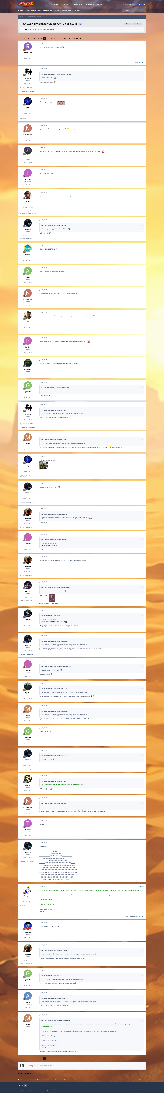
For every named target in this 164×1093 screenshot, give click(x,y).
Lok (28, 322)
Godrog (27, 591)
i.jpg (70, 229)
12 (34, 38)
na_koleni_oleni (28, 135)
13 (38, 38)
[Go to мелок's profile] (28, 437)
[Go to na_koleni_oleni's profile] (28, 128)
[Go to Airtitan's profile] (28, 271)
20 (61, 38)
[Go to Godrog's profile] (28, 585)
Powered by (138, 1090)
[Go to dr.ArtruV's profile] (28, 926)
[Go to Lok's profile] (28, 315)
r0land (28, 201)
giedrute (28, 392)
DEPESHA (137, 62)
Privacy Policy (30, 1090)
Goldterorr (27, 369)
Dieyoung (28, 157)
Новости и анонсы (48, 29)
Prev (24, 38)
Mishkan (28, 518)
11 (31, 38)
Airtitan (27, 277)
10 (28, 38)
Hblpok (27, 785)
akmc (28, 1002)
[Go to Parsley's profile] (28, 341)
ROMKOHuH (28, 53)
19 (57, 38)
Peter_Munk (28, 29)
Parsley (27, 347)
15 (44, 38)
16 (47, 38)
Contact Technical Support (43, 1090)
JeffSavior (28, 229)
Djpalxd (27, 693)
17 (51, 38)
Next (65, 38)
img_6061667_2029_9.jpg (49, 545)
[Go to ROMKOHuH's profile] (28, 46)
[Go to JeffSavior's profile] (28, 223)
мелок (28, 443)
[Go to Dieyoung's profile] (28, 151)
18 (54, 38)
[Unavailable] (61, 102)
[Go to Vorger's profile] (28, 101)
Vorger (28, 108)
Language (21, 1090)
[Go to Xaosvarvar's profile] (28, 72)
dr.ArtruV (28, 932)
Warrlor (27, 255)
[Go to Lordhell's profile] (28, 537)
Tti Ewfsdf (28, 179)
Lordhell (28, 543)
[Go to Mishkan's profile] (28, 512)
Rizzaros (28, 620)
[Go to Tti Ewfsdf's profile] (28, 173)
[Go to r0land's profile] (28, 195)
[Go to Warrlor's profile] (28, 248)
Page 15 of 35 (76, 38)
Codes (125, 916)
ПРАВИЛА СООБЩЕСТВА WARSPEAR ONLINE (34, 17)
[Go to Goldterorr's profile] (28, 363)
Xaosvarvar (28, 78)
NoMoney (137, 916)
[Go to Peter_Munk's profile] (23, 29)
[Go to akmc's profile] (28, 996)
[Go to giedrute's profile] (28, 385)
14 (41, 38)
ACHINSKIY (130, 916)
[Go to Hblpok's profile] (28, 779)
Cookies (54, 1090)
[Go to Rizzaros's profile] (28, 613)
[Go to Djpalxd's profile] (28, 686)
